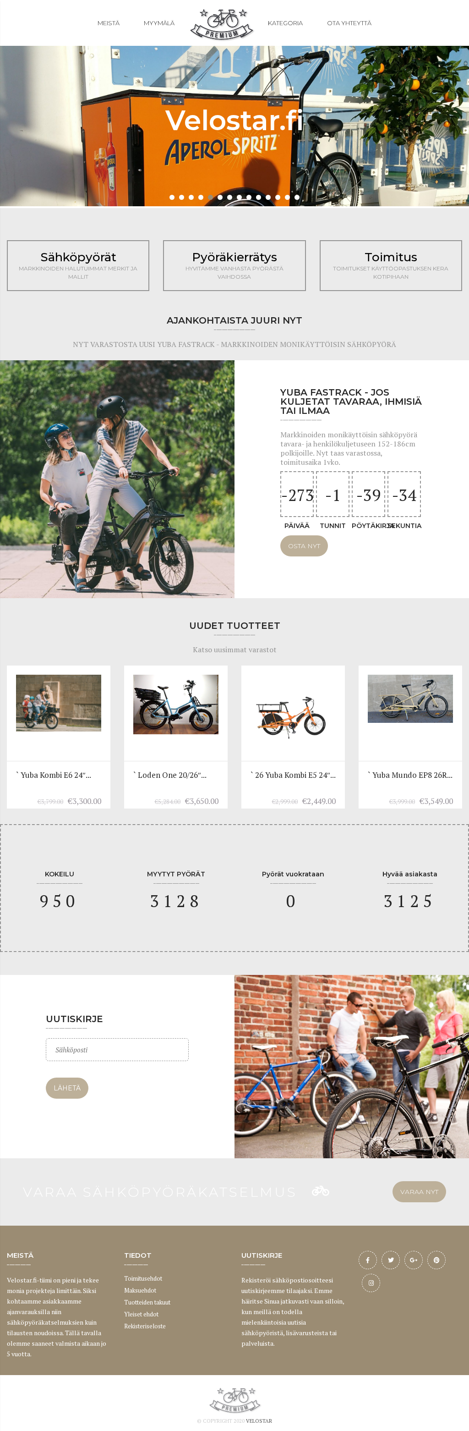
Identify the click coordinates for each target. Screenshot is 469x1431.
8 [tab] (239, 197)
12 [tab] (277, 197)
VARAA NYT (419, 1192)
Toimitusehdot (143, 1278)
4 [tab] (200, 197)
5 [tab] (210, 197)
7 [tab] (229, 197)
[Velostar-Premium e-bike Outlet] (221, 22)
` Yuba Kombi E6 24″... (53, 775)
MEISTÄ (109, 23)
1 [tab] (172, 197)
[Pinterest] (436, 1260)
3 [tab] (191, 197)
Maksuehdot (140, 1290)
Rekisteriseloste (145, 1326)
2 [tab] (181, 197)
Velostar (259, 1421)
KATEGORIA (285, 23)
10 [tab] (258, 197)
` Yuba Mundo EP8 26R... (410, 775)
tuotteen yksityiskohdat (58, 718)
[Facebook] (368, 1260)
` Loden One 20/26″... (170, 775)
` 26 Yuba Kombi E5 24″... (293, 775)
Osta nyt (304, 546)
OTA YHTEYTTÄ (349, 23)
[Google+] (413, 1260)
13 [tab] (287, 197)
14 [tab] (297, 197)
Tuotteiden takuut (147, 1302)
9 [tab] (248, 197)
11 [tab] (268, 197)
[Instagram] (371, 1283)
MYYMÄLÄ (159, 23)
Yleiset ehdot (141, 1314)
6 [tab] (220, 197)
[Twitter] (391, 1260)
